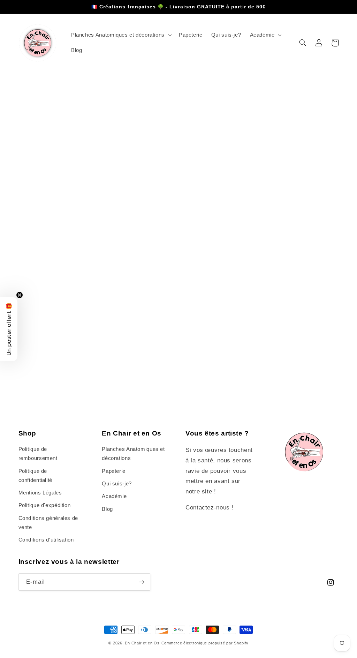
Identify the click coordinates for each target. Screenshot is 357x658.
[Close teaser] (19, 295)
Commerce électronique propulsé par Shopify (205, 643)
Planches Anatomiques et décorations (133, 453)
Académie (114, 496)
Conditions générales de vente (48, 522)
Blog (107, 509)
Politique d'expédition (44, 505)
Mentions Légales (40, 493)
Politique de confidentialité (35, 475)
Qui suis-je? (117, 483)
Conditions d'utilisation (46, 540)
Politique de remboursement (38, 453)
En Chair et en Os (142, 643)
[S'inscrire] (142, 581)
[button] (120, 35)
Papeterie (114, 471)
